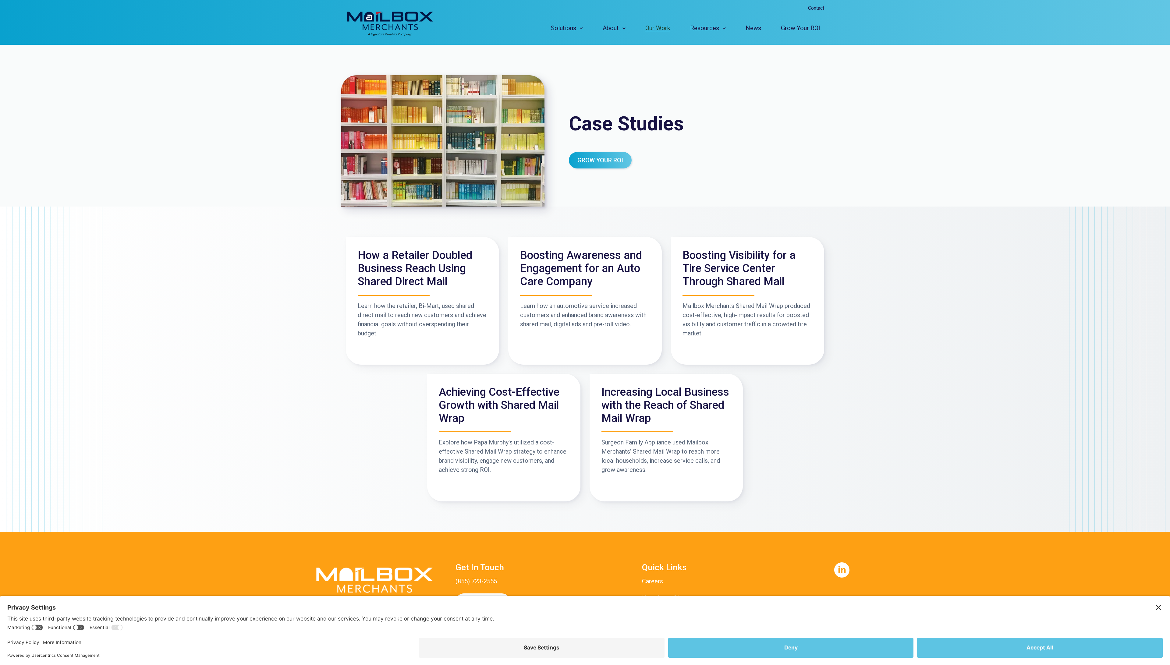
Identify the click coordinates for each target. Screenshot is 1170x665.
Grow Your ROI (600, 160)
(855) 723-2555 (476, 581)
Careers (652, 581)
